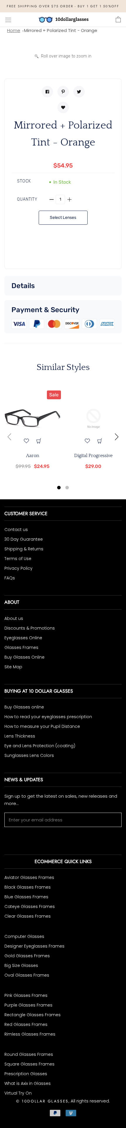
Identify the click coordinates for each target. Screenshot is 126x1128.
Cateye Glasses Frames (29, 906)
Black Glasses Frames (27, 887)
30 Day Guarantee (23, 539)
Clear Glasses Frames (27, 916)
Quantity (27, 199)
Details (23, 286)
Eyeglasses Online (23, 638)
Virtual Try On (18, 1093)
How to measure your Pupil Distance (42, 726)
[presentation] (9, 437)
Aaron (32, 455)
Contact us (16, 529)
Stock (24, 181)
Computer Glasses (24, 936)
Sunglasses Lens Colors (29, 755)
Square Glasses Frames (29, 1064)
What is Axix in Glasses (27, 1083)
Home (13, 30)
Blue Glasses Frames (26, 897)
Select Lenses (63, 217)
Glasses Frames (21, 647)
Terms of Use (17, 559)
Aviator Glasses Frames (29, 877)
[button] (59, 488)
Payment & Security (45, 310)
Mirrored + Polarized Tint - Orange (60, 30)
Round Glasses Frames (28, 1054)
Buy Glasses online (24, 707)
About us (13, 618)
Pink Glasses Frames (25, 995)
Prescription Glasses (25, 1074)
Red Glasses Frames (25, 1024)
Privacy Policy (18, 568)
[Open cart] (118, 20)
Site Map (13, 667)
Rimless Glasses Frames (29, 1034)
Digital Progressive (93, 455)
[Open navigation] (8, 19)
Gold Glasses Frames (27, 956)
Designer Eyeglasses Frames (34, 946)
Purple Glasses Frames (28, 1005)
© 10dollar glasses (42, 1101)
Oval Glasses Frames (26, 975)
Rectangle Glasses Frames (32, 1015)
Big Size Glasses (21, 965)
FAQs (9, 578)
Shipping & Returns (23, 549)
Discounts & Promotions (29, 628)
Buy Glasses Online (24, 657)
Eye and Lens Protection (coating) (39, 746)
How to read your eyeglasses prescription (48, 717)
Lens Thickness (19, 736)
